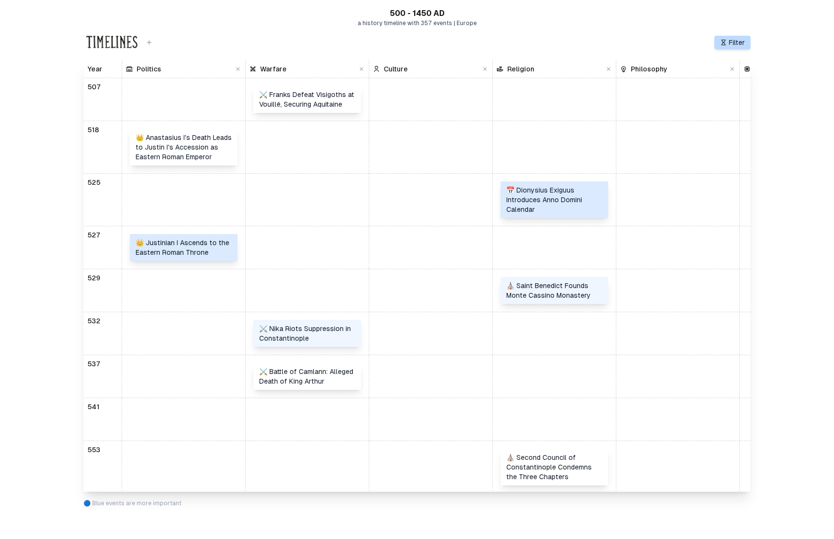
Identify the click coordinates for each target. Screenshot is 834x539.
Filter (737, 42)
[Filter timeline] (149, 42)
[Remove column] (238, 69)
